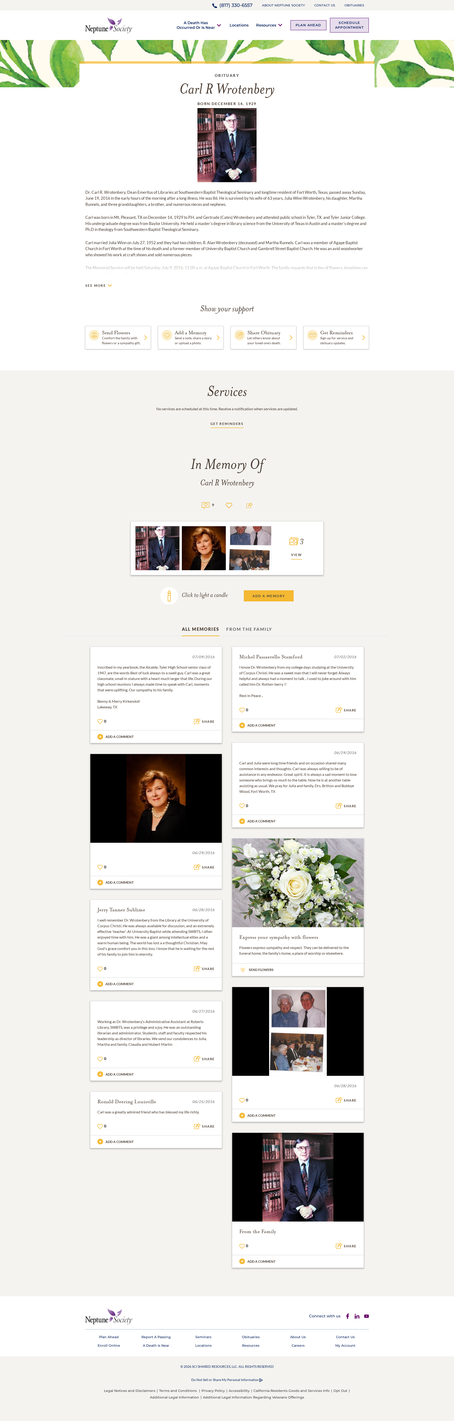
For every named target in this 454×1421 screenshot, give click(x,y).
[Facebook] (347, 1316)
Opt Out (340, 1391)
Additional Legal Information (174, 1397)
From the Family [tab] (249, 629)
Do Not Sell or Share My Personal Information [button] (225, 1380)
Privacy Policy (213, 1391)
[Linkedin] (357, 1316)
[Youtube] (366, 1316)
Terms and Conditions (178, 1391)
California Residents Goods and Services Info (291, 1391)
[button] (196, 25)
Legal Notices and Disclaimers (129, 1391)
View (296, 555)
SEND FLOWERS (261, 970)
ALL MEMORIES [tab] (200, 629)
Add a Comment (119, 737)
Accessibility (239, 1391)
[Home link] (109, 24)
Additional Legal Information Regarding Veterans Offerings (253, 1397)
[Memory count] (206, 504)
